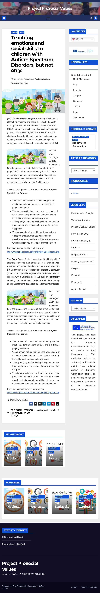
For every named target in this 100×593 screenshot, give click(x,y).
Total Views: (8, 537)
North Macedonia (81, 79)
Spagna (77, 96)
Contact (74, 587)
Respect (75, 268)
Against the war (78, 289)
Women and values (80, 220)
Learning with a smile (45, 410)
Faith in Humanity (79, 234)
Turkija (76, 106)
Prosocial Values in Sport (83, 227)
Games (14, 32)
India (75, 112)
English (79, 39)
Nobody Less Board (80, 136)
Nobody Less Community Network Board (80, 146)
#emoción (24, 83)
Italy (75, 85)
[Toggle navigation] (48, 18)
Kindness (75, 248)
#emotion (15, 83)
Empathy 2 (76, 282)
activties (75, 193)
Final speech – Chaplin (82, 213)
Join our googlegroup (89, 587)
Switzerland (79, 117)
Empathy (75, 275)
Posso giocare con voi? (82, 261)
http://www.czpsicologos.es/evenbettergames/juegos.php (33, 252)
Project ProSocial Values (50, 8)
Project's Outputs (11, 448)
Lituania (77, 90)
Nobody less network (81, 75)
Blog (22, 32)
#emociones (29, 79)
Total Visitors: (8, 544)
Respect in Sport (79, 254)
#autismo (38, 79)
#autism (46, 79)
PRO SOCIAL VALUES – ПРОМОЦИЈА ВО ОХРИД (22, 413)
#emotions (18, 79)
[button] (91, 18)
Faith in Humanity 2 (80, 241)
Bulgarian (78, 101)
